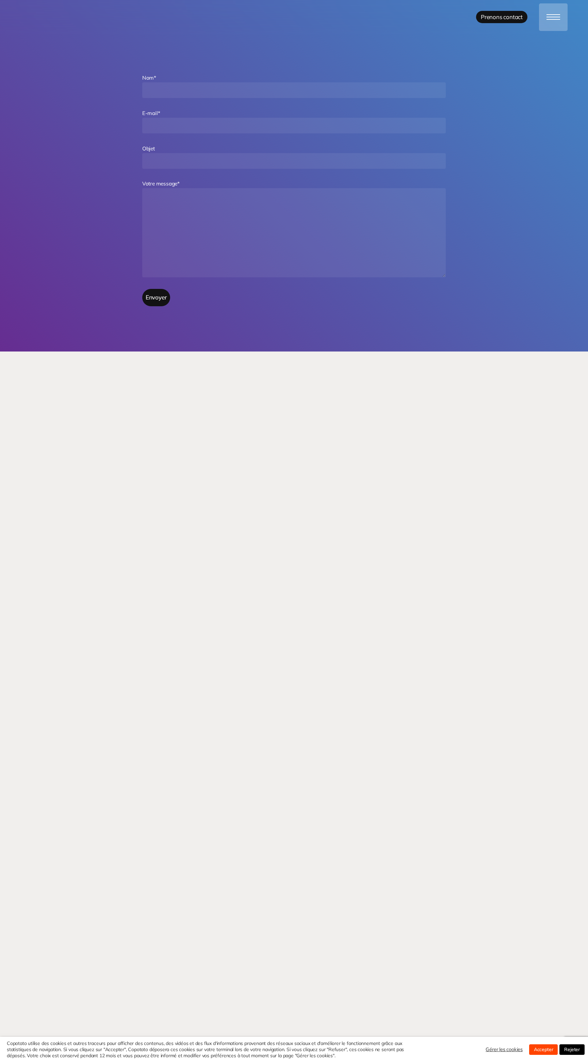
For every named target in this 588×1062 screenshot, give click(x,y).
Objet (148, 148)
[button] (553, 17)
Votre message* (161, 183)
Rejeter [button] (572, 1049)
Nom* (149, 78)
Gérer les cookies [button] (504, 1049)
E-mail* (151, 113)
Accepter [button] (543, 1049)
